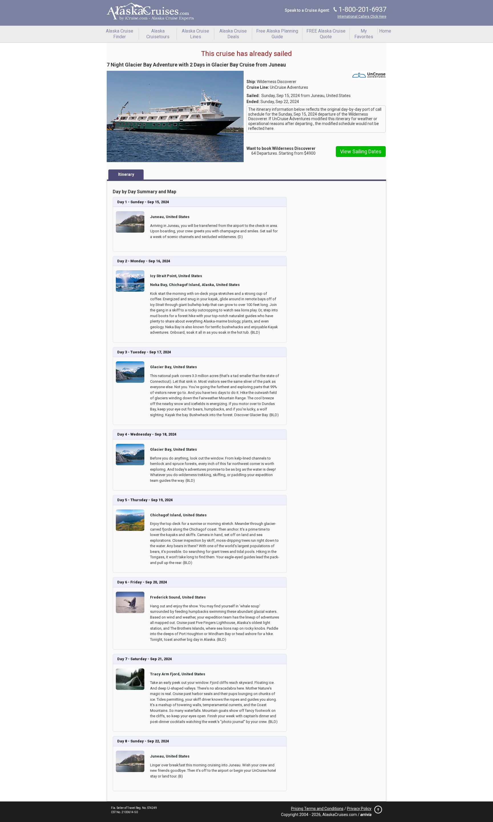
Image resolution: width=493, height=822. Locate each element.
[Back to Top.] (376, 811)
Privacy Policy (359, 808)
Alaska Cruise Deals (233, 33)
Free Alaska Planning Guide (277, 33)
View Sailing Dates (360, 151)
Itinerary (126, 174)
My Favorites (363, 33)
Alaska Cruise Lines (195, 33)
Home (385, 31)
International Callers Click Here (362, 17)
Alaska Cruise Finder (119, 33)
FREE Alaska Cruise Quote (325, 33)
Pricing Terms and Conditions (317, 808)
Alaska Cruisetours (157, 33)
